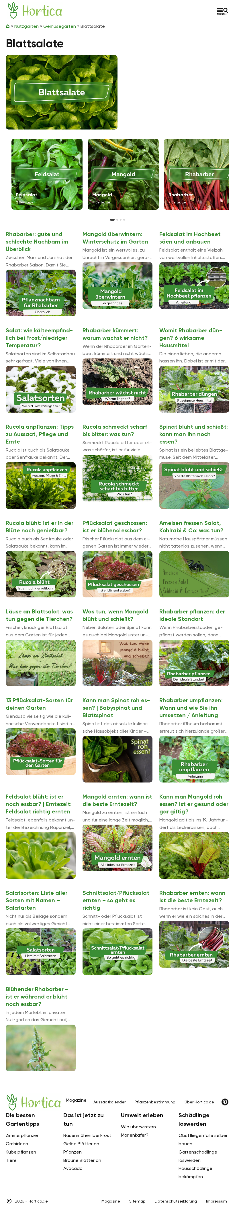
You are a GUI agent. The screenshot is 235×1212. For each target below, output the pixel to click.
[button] (112, 220)
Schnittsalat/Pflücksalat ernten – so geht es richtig (116, 900)
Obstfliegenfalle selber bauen (203, 1139)
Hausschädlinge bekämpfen (195, 1172)
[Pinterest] (225, 1102)
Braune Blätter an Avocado (82, 1164)
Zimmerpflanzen (23, 1135)
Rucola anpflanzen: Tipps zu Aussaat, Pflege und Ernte (40, 434)
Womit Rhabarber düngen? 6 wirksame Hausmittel (190, 338)
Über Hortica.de (199, 1102)
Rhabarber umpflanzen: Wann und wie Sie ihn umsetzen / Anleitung (191, 708)
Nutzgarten (26, 26)
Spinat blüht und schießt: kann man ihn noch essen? (193, 434)
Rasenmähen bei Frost (87, 1135)
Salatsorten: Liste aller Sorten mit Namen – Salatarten (36, 900)
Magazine (110, 1201)
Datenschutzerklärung (176, 1201)
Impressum (216, 1201)
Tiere (11, 1160)
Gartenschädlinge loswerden (198, 1156)
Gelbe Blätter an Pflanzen (81, 1148)
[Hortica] (35, 10)
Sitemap (137, 1201)
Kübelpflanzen (21, 1152)
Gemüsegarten (59, 26)
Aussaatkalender (109, 1102)
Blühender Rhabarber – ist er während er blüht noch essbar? (37, 996)
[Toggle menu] (222, 11)
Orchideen (17, 1143)
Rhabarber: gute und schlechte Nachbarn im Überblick (37, 241)
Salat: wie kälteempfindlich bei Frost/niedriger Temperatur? (39, 338)
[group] (47, 174)
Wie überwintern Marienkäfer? (138, 1131)
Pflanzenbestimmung (155, 1102)
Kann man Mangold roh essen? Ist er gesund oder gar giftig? (193, 804)
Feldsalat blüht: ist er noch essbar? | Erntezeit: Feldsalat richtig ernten (39, 804)
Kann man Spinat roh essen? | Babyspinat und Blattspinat (116, 708)
